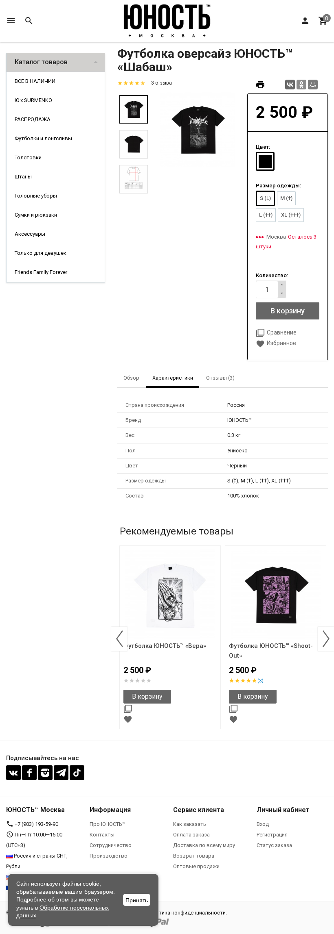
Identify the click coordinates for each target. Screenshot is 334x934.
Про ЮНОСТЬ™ (107, 824)
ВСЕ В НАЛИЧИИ (35, 81)
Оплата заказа (191, 835)
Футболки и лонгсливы (43, 138)
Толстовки (28, 157)
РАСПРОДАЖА (33, 119)
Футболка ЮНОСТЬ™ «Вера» (164, 645)
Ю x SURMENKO (33, 100)
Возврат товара (193, 856)
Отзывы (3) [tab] (220, 378)
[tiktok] (77, 772)
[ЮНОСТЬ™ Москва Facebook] (29, 772)
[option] (197, 129)
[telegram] (61, 772)
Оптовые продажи (196, 866)
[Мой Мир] (313, 84)
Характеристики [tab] (172, 378)
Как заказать (189, 824)
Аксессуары (30, 234)
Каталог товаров (41, 62)
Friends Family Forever (41, 272)
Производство (108, 856)
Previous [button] (119, 639)
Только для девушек (40, 253)
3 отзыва (161, 83)
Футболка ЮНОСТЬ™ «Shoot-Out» (271, 650)
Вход (263, 824)
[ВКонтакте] (290, 84)
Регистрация (272, 835)
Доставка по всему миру (204, 845)
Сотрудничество (111, 845)
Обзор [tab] (131, 378)
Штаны (23, 177)
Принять (136, 900)
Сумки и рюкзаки (36, 215)
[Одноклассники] (301, 84)
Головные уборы (36, 196)
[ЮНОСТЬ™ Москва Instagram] (45, 772)
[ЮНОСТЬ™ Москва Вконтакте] (13, 772)
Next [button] (326, 639)
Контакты (102, 835)
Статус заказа (274, 845)
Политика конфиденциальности (186, 913)
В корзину (147, 696)
